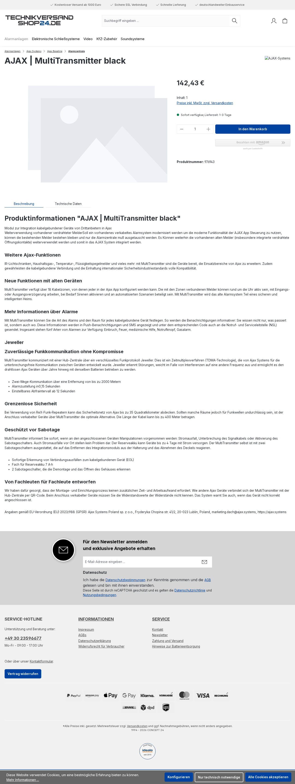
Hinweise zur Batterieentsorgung (176, 646)
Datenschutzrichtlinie (189, 590)
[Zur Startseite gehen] (39, 19)
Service (161, 619)
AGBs (82, 635)
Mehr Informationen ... (22, 780)
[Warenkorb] (284, 20)
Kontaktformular (41, 661)
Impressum (86, 629)
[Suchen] (234, 21)
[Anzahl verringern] (181, 129)
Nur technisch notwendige (219, 777)
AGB (207, 580)
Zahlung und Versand (167, 641)
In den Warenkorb (253, 129)
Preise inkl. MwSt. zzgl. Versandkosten (205, 103)
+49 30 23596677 (23, 638)
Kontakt (157, 629)
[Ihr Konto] (273, 20)
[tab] (24, 203)
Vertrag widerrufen (23, 674)
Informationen (96, 619)
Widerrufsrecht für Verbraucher (101, 646)
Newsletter (160, 635)
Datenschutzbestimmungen (125, 580)
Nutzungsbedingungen (99, 595)
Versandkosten (137, 726)
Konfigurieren (179, 777)
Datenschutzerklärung (94, 641)
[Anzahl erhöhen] (208, 129)
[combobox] (166, 21)
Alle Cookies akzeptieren (268, 777)
